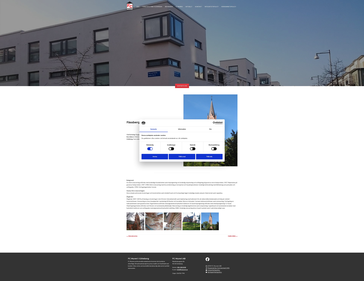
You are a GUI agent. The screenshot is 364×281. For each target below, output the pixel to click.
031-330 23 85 (181, 267)
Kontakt (198, 6)
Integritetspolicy (211, 6)
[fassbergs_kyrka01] (154, 221)
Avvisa (155, 156)
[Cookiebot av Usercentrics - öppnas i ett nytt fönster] (214, 123)
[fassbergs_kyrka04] (210, 221)
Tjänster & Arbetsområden (152, 6)
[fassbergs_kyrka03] (191, 221)
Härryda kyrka (132, 236)
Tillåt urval (182, 156)
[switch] (171, 148)
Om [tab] (210, 129)
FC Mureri (179, 6)
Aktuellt (189, 6)
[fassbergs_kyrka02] (173, 221)
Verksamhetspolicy (228, 6)
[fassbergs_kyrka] (135, 221)
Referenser (169, 6)
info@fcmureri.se (182, 269)
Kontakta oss (182, 86)
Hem (137, 6)
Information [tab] (182, 129)
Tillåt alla (209, 156)
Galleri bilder (232, 236)
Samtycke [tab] (153, 129)
